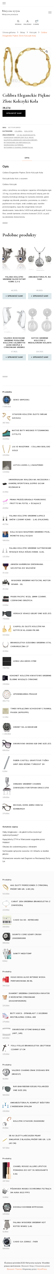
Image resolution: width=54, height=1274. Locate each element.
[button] (46, 51)
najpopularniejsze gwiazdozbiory (20, 140)
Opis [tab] (27, 158)
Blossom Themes (14, 1269)
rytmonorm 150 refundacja (17, 143)
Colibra (18, 131)
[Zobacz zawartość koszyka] (36, 22)
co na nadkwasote (26, 135)
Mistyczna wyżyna (11, 11)
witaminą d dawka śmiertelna (18, 147)
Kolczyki (28, 131)
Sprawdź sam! (14, 113)
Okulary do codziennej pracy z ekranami (20, 846)
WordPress (42, 1269)
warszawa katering (13, 145)
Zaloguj (27, 24)
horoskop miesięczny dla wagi (18, 137)
